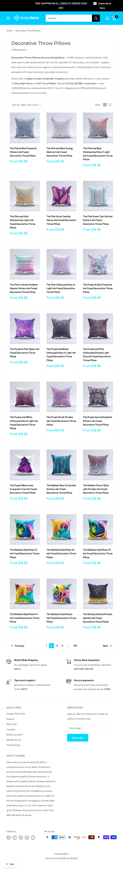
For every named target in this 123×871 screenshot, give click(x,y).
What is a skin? (14, 734)
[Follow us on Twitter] (14, 837)
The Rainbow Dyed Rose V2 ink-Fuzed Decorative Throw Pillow (61, 553)
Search (10, 718)
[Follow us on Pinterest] (27, 837)
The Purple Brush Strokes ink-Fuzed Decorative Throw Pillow (61, 421)
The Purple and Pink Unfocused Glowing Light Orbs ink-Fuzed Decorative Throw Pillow (97, 355)
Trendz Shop (13, 744)
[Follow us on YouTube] (33, 837)
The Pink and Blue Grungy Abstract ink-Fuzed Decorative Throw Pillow (59, 152)
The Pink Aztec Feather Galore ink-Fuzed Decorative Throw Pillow (61, 220)
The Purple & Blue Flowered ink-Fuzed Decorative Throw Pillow (98, 288)
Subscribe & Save (104, 5)
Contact (10, 729)
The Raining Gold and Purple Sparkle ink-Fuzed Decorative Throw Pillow (97, 618)
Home (9, 30)
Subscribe (77, 737)
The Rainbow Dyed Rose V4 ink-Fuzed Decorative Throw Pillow (24, 618)
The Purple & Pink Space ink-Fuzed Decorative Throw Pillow (25, 353)
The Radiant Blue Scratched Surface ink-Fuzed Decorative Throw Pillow (61, 489)
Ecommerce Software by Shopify (61, 858)
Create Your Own (15, 713)
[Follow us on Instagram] (21, 837)
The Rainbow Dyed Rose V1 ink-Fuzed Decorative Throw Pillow (24, 553)
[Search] (96, 18)
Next (105, 645)
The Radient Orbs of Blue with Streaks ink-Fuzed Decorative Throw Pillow (96, 489)
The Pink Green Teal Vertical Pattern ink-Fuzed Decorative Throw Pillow (98, 220)
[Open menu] (8, 18)
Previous (19, 645)
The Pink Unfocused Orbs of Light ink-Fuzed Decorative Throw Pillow (60, 288)
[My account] (107, 18)
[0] (114, 18)
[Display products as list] (110, 104)
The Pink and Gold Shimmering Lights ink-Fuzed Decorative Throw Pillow (22, 222)
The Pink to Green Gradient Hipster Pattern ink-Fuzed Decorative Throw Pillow (24, 288)
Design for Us (13, 739)
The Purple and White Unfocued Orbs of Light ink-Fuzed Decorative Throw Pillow (24, 423)
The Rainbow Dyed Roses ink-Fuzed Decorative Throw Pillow (61, 618)
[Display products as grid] (104, 104)
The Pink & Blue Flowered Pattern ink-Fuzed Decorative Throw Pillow (23, 152)
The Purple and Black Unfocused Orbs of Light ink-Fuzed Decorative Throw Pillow (61, 355)
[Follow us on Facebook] (8, 837)
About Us (11, 724)
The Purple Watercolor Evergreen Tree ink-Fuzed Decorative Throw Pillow (23, 489)
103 (75, 645)
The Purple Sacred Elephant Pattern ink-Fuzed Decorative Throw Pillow (97, 421)
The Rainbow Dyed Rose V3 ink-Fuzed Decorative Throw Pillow (98, 553)
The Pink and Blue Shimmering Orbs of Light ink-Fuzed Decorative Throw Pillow (98, 154)
